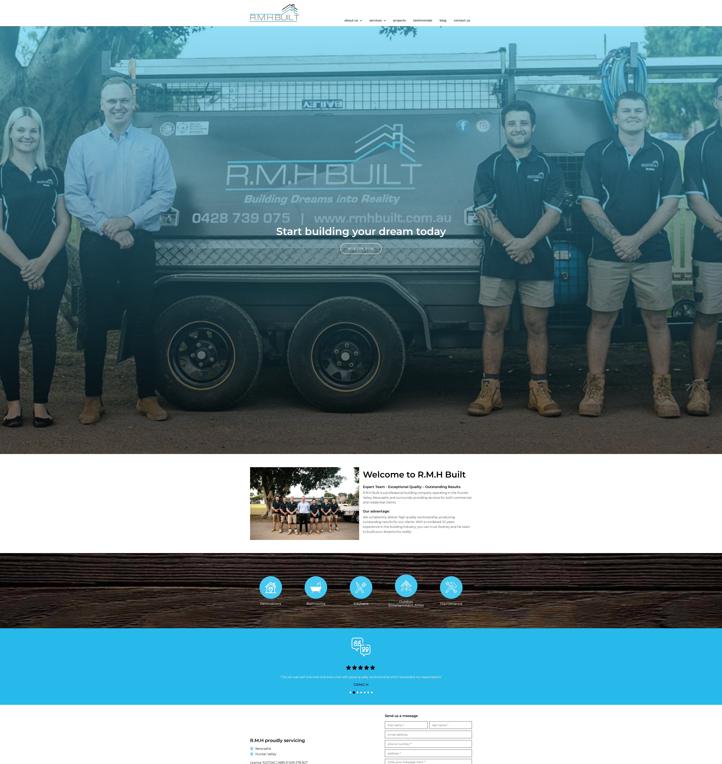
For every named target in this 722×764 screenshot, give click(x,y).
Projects (399, 20)
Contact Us (462, 20)
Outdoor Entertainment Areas (406, 603)
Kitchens (361, 604)
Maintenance (451, 604)
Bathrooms (315, 604)
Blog (443, 20)
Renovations (270, 604)
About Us (351, 20)
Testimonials (422, 20)
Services (375, 20)
